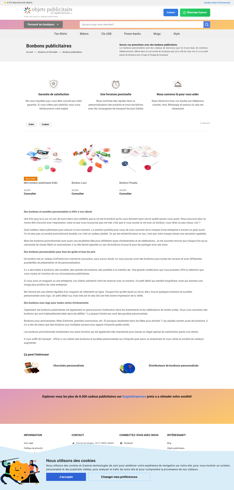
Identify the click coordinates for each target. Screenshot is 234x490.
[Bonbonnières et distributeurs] (127, 368)
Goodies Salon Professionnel (217, 2)
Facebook (128, 443)
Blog (169, 443)
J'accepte (66, 477)
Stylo (177, 33)
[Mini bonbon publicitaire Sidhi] (45, 159)
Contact (171, 12)
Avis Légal (28, 443)
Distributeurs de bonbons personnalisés (174, 365)
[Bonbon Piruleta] (140, 159)
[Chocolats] (32, 368)
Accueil (29, 52)
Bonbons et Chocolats (48, 52)
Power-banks (132, 33)
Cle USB (106, 33)
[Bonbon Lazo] (93, 159)
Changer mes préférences (119, 477)
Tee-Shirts (60, 33)
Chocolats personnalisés (68, 365)
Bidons (84, 33)
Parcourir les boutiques (41, 24)
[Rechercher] (206, 24)
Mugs (157, 33)
